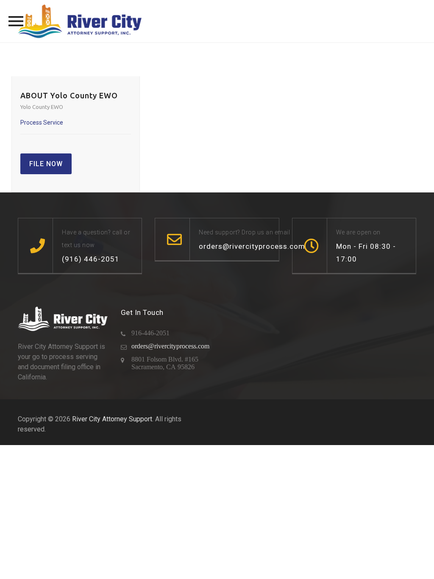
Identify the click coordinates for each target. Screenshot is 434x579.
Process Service (41, 122)
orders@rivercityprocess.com (170, 346)
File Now (46, 164)
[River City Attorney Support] (80, 21)
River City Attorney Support (112, 419)
